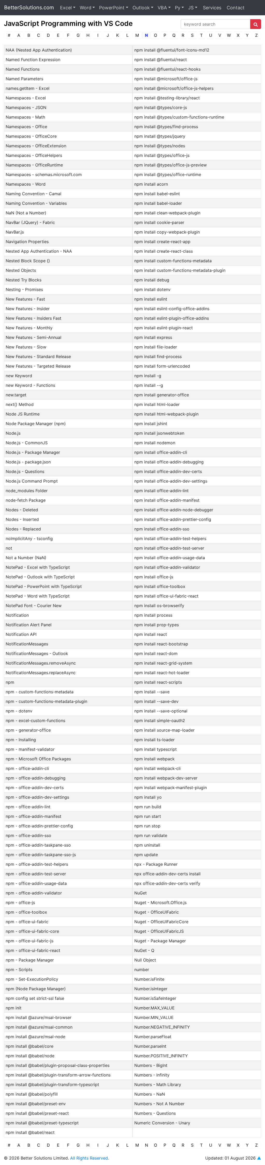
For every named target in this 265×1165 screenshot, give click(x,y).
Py (177, 7)
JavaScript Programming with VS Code (68, 23)
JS (191, 7)
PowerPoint (111, 7)
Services (211, 7)
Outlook (141, 7)
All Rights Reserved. (89, 1158)
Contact (235, 7)
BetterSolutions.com (29, 7)
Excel (66, 7)
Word (85, 7)
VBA (162, 7)
